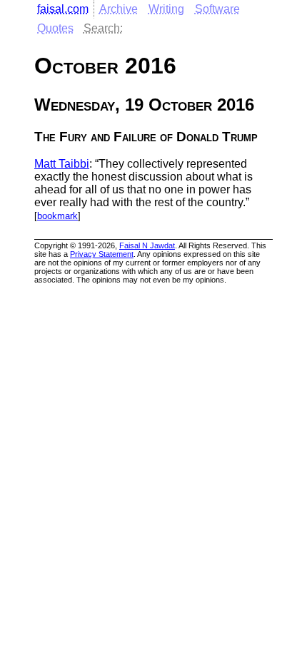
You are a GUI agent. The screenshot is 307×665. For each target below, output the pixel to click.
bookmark (57, 215)
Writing (166, 9)
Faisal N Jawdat (147, 245)
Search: (103, 28)
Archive (118, 9)
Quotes (55, 28)
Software (217, 9)
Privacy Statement (102, 254)
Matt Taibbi (61, 164)
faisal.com (63, 9)
